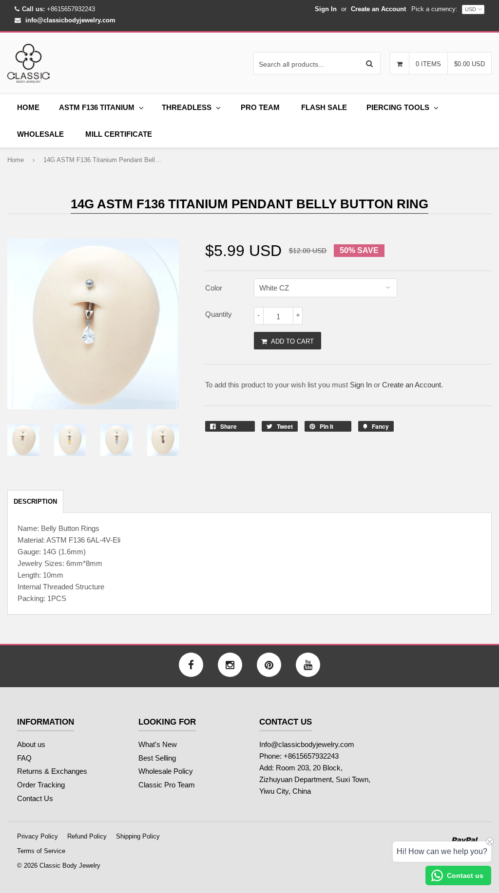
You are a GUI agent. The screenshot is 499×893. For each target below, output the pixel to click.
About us (31, 744)
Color (213, 288)
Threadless (186, 107)
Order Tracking (41, 785)
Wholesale (40, 134)
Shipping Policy (138, 836)
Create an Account (378, 9)
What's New (157, 744)
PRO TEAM (260, 107)
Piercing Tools (397, 107)
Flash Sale (324, 107)
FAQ (24, 758)
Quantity (218, 314)
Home (28, 107)
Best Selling (157, 758)
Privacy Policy (37, 836)
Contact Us (35, 798)
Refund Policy (87, 836)
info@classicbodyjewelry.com (70, 20)
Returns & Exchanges (52, 771)
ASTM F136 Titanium (96, 107)
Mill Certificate (118, 134)
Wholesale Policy (165, 771)
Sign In (326, 9)
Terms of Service (41, 851)
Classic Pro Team (166, 785)
